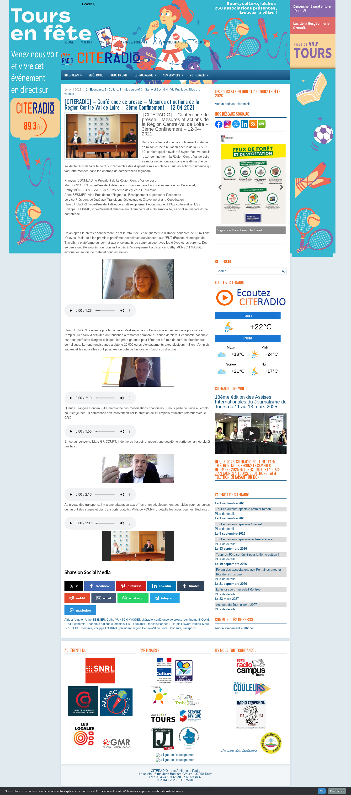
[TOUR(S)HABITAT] (186, 706)
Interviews (73, 74)
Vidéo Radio (96, 75)
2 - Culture (111, 89)
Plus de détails (225, 514)
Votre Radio (199, 74)
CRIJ (67, 624)
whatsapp (136, 598)
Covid (205, 619)
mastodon (83, 610)
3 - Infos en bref (130, 89)
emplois (119, 624)
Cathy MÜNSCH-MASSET (123, 619)
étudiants (139, 624)
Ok (322, 791)
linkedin (165, 586)
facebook (103, 586)
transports (189, 628)
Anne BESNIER (95, 619)
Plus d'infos (337, 791)
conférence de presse (168, 619)
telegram (167, 598)
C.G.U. (200, 42)
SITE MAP (86, 42)
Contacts (105, 42)
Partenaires (149, 650)
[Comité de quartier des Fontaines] (271, 754)
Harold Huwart (181, 624)
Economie (78, 624)
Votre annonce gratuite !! (171, 42)
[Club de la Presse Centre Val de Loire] (83, 716)
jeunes (196, 624)
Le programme (145, 74)
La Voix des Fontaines (133, 42)
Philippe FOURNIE (106, 628)
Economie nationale (100, 624)
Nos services (173, 74)
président (125, 628)
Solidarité (175, 628)
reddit (80, 598)
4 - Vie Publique (176, 89)
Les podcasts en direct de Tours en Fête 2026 (247, 93)
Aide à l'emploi (74, 619)
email (107, 598)
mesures (86, 628)
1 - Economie (94, 89)
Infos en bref (119, 75)
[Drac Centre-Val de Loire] (164, 683)
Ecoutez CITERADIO (229, 282)
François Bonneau (158, 624)
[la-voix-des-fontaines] (238, 754)
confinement (192, 619)
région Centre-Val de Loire (150, 628)
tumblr (194, 586)
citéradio (147, 619)
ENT (129, 624)
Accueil (69, 42)
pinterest (134, 586)
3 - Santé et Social (153, 89)
